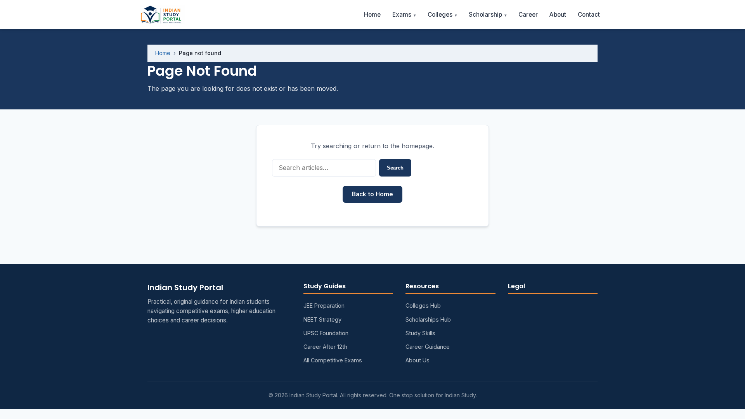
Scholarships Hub (428, 319)
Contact (589, 14)
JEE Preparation (324, 305)
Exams (401, 14)
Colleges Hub (423, 305)
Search (395, 168)
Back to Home (372, 194)
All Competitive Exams (332, 360)
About (557, 14)
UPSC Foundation (325, 333)
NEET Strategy (322, 319)
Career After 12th (325, 346)
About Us (417, 360)
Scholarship (485, 14)
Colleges (440, 14)
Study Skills (420, 333)
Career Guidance (427, 346)
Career (528, 14)
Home (372, 14)
